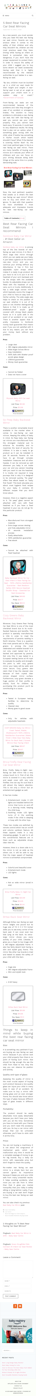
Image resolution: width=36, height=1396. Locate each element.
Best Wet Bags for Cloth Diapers (15, 1213)
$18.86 (20, 1014)
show (22, 218)
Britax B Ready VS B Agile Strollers (14, 1372)
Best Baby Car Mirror (11, 1205)
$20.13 (22, 603)
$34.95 (20, 901)
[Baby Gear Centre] (18, 6)
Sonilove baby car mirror (13, 247)
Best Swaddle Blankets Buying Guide (16, 1215)
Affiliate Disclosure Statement (18, 1383)
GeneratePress (18, 1393)
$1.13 (22, 1017)
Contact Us (18, 1386)
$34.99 (22, 898)
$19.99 (22, 1010)
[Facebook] (15, 1306)
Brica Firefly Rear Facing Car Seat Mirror (17, 763)
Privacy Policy (18, 1388)
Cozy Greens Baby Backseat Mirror (13, 617)
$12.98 (22, 404)
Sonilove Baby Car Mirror (17, 236)
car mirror (8, 1212)
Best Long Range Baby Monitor (12, 1362)
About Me (18, 1381)
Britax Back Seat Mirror (16, 916)
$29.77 (20, 600)
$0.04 (22, 904)
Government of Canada (13, 98)
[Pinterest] (20, 1306)
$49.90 (22, 596)
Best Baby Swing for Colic (11, 1365)
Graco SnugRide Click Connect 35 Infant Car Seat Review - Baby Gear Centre (17, 1246)
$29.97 (22, 746)
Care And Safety (10, 1210)
